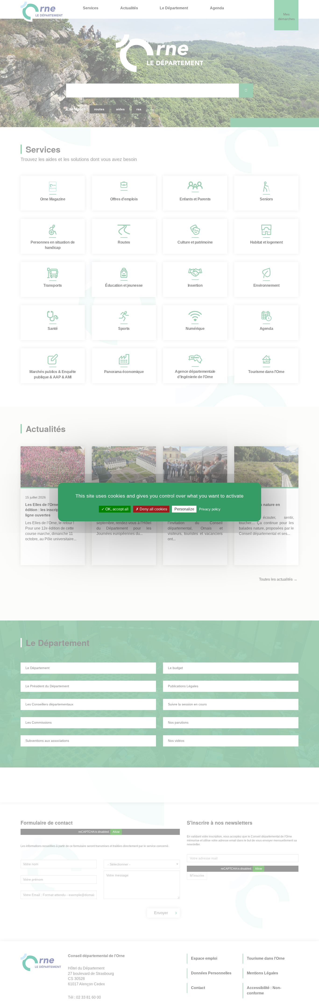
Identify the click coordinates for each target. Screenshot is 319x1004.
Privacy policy (209, 509)
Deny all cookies (153, 509)
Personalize (184, 509)
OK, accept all (116, 509)
